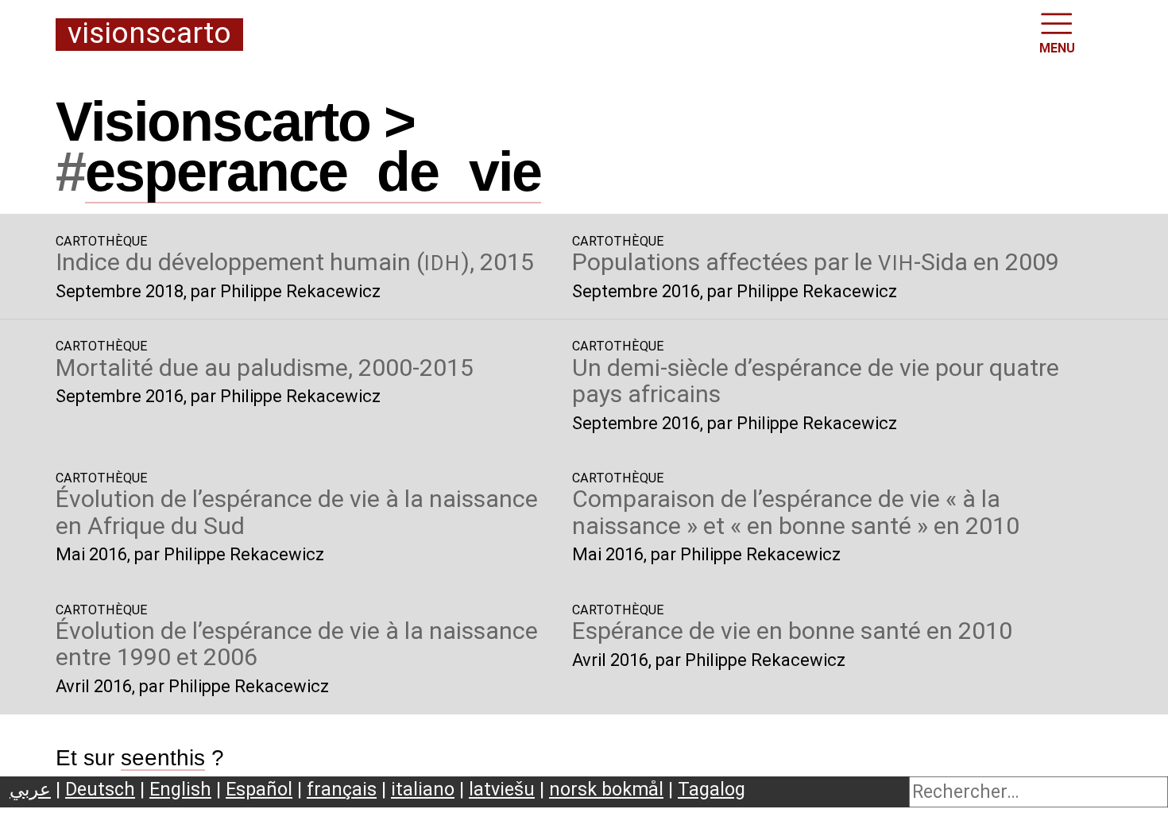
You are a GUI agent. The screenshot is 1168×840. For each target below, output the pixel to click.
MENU (1057, 48)
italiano (422, 789)
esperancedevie (313, 172)
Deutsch (100, 789)
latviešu (502, 789)
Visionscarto (149, 34)
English (180, 789)
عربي (30, 789)
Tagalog (711, 789)
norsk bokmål (606, 789)
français (342, 789)
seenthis (163, 757)
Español (259, 789)
